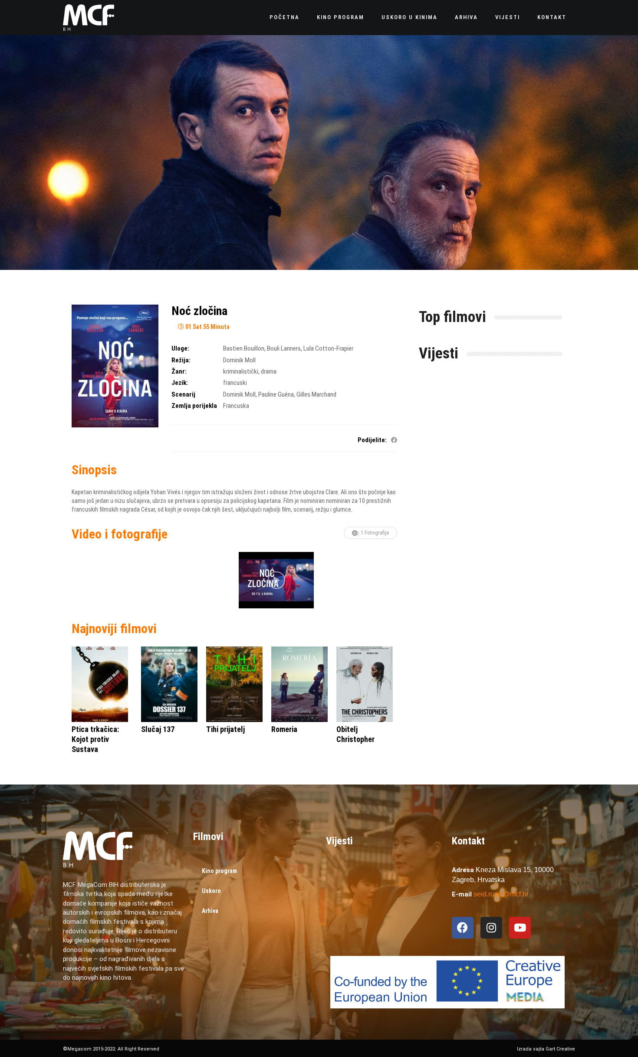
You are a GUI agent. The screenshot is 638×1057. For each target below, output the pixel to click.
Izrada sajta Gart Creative (546, 1049)
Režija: (181, 360)
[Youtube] (520, 928)
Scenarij (183, 394)
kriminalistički (240, 371)
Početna (284, 17)
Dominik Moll (239, 360)
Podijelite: (372, 440)
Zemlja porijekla (194, 406)
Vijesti (507, 17)
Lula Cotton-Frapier (328, 348)
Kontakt (551, 17)
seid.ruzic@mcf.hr (501, 894)
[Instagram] (491, 928)
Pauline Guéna (276, 394)
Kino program (340, 17)
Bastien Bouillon (243, 348)
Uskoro (211, 890)
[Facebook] (463, 928)
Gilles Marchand (316, 394)
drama (268, 371)
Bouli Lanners (284, 348)
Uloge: (180, 348)
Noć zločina (199, 311)
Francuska (236, 406)
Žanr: (179, 371)
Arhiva (466, 17)
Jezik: (179, 383)
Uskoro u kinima (409, 17)
